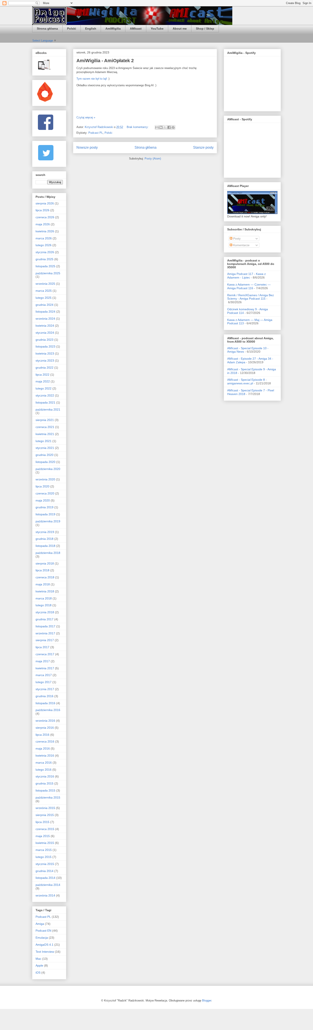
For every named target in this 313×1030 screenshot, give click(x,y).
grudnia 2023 (44, 339)
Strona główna (47, 28)
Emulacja (42, 937)
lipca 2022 (42, 374)
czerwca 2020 (45, 493)
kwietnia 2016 (45, 755)
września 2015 (45, 808)
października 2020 (48, 469)
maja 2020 (43, 500)
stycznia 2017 (45, 689)
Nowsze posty (87, 147)
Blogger (206, 1000)
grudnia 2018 (44, 538)
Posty (236, 238)
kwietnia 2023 (45, 353)
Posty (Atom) (153, 158)
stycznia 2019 (45, 532)
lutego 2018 (44, 605)
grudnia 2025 (44, 259)
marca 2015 (44, 850)
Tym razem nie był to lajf (91, 78)
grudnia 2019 (44, 507)
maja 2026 (43, 224)
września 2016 (45, 720)
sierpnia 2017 (45, 640)
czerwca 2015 (45, 829)
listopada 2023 (45, 346)
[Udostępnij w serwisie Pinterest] (173, 127)
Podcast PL (95, 132)
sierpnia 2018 (45, 563)
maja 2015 (43, 836)
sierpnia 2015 (45, 815)
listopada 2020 (45, 462)
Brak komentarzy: (138, 127)
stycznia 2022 (45, 395)
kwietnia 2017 (45, 668)
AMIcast (136, 28)
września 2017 (45, 633)
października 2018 (48, 553)
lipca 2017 (42, 647)
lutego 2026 (44, 245)
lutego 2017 (44, 682)
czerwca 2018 (45, 577)
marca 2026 (44, 238)
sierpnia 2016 (45, 727)
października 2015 (48, 797)
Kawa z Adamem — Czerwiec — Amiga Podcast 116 (249, 286)
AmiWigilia (113, 28)
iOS (38, 972)
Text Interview (45, 951)
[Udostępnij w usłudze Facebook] (169, 127)
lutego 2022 (44, 388)
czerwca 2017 (45, 654)
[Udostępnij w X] (165, 127)
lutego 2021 (44, 441)
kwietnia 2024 (45, 325)
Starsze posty (203, 147)
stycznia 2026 (45, 252)
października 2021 (48, 409)
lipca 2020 (42, 486)
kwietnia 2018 (45, 591)
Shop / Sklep (205, 28)
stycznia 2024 (45, 332)
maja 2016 (43, 748)
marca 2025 (44, 290)
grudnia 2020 (44, 455)
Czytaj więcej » (85, 117)
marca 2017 (44, 675)
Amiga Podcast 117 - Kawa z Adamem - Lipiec (246, 275)
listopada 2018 (45, 545)
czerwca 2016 (45, 741)
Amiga (40, 923)
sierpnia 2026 (45, 203)
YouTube (157, 28)
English (90, 28)
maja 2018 (43, 584)
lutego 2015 (44, 857)
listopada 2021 (45, 402)
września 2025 (45, 283)
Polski (71, 28)
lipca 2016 (42, 734)
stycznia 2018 (45, 612)
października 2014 (48, 884)
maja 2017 (43, 661)
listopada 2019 (45, 514)
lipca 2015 (42, 822)
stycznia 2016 (45, 776)
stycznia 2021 (45, 448)
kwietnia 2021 (45, 434)
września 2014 (45, 895)
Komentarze (241, 245)
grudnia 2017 (44, 619)
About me (180, 28)
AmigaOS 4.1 (44, 944)
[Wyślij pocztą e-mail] (157, 127)
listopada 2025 (45, 266)
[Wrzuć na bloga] (161, 127)
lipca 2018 (42, 570)
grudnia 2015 (44, 783)
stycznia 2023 (45, 360)
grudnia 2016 (44, 696)
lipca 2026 (42, 210)
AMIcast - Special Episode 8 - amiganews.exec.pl (247, 381)
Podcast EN (43, 930)
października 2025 (48, 273)
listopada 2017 (45, 626)
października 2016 (48, 710)
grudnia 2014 (44, 871)
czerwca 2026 (45, 217)
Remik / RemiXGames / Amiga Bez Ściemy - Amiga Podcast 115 (250, 296)
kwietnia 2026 (45, 231)
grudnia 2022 (44, 367)
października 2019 (48, 521)
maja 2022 (43, 381)
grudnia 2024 (44, 304)
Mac (38, 958)
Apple (39, 965)
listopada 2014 (45, 877)
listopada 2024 (45, 311)
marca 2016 (44, 762)
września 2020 (45, 479)
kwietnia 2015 (45, 843)
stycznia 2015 (45, 864)
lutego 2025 (44, 297)
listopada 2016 (45, 703)
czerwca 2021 (45, 427)
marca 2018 (44, 598)
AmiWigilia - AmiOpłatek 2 (105, 60)
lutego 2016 (44, 769)
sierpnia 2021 (45, 420)
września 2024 (45, 318)
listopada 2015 (45, 790)
